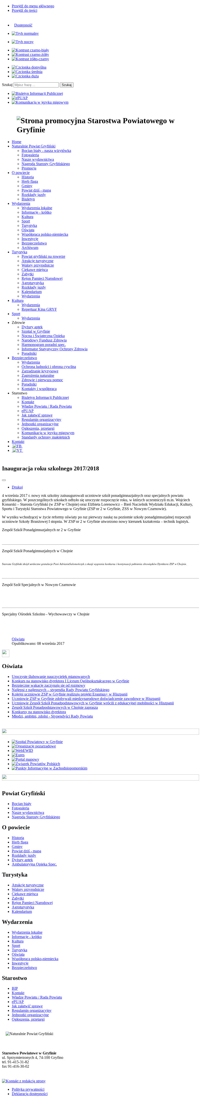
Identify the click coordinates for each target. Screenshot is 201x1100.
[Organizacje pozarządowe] (34, 746)
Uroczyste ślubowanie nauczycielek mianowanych (51, 676)
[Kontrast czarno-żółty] (30, 54)
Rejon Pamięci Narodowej (42, 278)
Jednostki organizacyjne (40, 424)
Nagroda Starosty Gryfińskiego (46, 164)
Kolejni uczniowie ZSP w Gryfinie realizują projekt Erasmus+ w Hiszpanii (69, 694)
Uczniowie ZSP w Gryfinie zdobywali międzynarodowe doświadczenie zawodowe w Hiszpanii (86, 699)
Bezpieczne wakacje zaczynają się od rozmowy (48, 685)
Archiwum (30, 247)
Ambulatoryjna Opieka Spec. (34, 864)
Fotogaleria (30, 155)
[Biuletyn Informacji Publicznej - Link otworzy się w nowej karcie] (37, 93)
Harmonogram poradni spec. (44, 344)
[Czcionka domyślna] (29, 67)
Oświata (28, 230)
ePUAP (28, 411)
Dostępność (23, 25)
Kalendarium (32, 292)
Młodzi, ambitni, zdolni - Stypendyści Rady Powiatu (52, 716)
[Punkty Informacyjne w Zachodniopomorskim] (49, 768)
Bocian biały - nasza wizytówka (46, 150)
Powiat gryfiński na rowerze (43, 256)
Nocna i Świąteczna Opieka (43, 336)
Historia (28, 177)
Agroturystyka (33, 283)
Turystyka (29, 225)
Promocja (29, 168)
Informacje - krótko (36, 212)
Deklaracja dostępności (30, 1094)
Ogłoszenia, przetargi (38, 428)
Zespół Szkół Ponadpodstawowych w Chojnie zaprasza (55, 707)
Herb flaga (30, 181)
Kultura (27, 217)
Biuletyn (28, 199)
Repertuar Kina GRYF (39, 309)
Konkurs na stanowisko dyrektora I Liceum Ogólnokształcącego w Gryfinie (70, 681)
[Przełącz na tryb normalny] (25, 33)
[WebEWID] (22, 750)
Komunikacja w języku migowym (48, 433)
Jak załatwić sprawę (37, 415)
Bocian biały (21, 804)
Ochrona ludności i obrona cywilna (49, 367)
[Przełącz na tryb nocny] (23, 42)
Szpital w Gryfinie (36, 331)
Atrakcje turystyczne (37, 261)
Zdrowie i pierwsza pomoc (42, 380)
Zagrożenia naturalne (38, 375)
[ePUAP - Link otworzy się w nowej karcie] (20, 98)
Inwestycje (30, 239)
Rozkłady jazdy (34, 195)
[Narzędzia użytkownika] (4, 480)
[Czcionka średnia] (27, 72)
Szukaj (7, 85)
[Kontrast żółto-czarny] (30, 59)
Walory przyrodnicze (38, 265)
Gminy (27, 186)
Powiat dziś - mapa (36, 190)
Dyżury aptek (32, 327)
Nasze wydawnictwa (38, 159)
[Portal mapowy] (25, 759)
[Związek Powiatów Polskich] (36, 764)
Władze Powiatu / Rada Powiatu (47, 406)
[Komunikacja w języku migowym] (40, 102)
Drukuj (17, 487)
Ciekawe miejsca (35, 270)
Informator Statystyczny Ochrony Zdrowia (55, 349)
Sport (26, 221)
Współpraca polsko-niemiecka (45, 234)
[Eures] (18, 755)
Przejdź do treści (24, 10)
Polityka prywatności (28, 1089)
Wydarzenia (31, 296)
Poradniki (29, 353)
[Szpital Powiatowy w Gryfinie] (37, 742)
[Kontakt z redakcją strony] (24, 1081)
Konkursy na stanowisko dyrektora (39, 712)
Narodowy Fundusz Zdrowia (44, 340)
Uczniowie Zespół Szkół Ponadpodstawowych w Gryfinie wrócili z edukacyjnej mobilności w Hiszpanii (93, 703)
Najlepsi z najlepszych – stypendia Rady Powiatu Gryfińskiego (60, 690)
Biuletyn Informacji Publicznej (45, 397)
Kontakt (28, 402)
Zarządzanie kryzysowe (40, 371)
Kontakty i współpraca (39, 389)
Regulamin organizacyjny (41, 419)
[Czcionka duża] (25, 76)
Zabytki (28, 274)
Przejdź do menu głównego (33, 6)
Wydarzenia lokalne (37, 208)
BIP (15, 988)
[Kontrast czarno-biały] (30, 50)
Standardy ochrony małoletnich (46, 437)
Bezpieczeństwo (34, 243)
